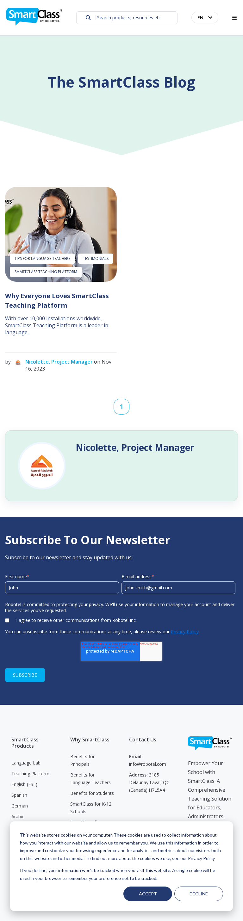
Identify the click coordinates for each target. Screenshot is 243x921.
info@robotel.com (147, 764)
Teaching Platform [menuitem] (30, 774)
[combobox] (127, 17)
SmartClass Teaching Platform (46, 271)
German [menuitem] (19, 806)
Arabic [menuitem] (17, 817)
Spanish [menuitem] (19, 795)
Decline (199, 893)
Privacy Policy (185, 632)
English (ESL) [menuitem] (24, 784)
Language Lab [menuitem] (25, 763)
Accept (148, 893)
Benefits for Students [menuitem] (92, 793)
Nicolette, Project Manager (59, 361)
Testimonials (96, 258)
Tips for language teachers (42, 258)
